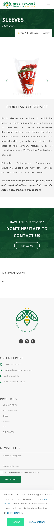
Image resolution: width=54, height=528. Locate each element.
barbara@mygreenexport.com (18, 370)
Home (36, 32)
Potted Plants (10, 410)
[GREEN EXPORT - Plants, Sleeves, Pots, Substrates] (19, 4)
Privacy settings (36, 522)
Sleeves (6, 421)
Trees (5, 416)
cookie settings (14, 513)
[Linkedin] (33, 341)
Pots (5, 426)
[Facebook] (21, 341)
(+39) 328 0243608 (12, 364)
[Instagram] (27, 341)
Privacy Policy (34, 472)
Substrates (8, 432)
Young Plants (9, 405)
